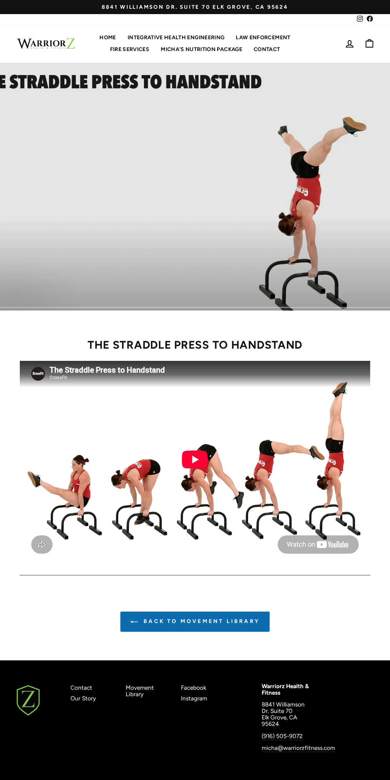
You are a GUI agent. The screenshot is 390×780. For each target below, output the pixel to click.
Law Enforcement (263, 37)
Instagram (194, 698)
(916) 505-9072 (282, 736)
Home (107, 37)
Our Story (83, 698)
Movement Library (140, 691)
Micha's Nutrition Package (201, 49)
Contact (267, 49)
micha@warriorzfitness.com (298, 747)
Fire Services (130, 49)
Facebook (193, 687)
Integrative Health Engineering (176, 37)
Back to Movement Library (200, 621)
